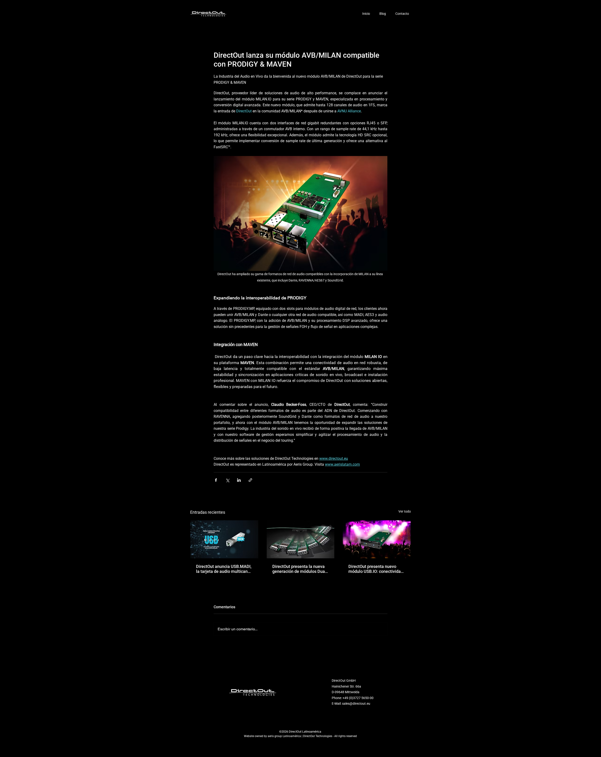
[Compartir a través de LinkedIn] (239, 480)
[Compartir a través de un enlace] (250, 480)
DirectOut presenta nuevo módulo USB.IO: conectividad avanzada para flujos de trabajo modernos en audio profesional (375, 569)
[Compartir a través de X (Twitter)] (227, 480)
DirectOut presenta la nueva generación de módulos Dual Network (299, 569)
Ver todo (404, 511)
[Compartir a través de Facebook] (216, 480)
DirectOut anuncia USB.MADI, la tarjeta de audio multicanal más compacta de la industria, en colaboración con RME (224, 569)
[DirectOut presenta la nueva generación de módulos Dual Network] (301, 539)
